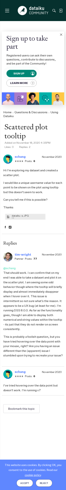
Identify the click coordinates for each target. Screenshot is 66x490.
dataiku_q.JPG (20, 215)
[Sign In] (60, 11)
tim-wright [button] (23, 254)
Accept (24, 483)
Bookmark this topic (21, 408)
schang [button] (20, 157)
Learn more (19, 82)
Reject (44, 483)
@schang (9, 268)
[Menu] (7, 10)
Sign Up (18, 73)
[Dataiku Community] (33, 11)
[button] (61, 35)
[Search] (54, 11)
